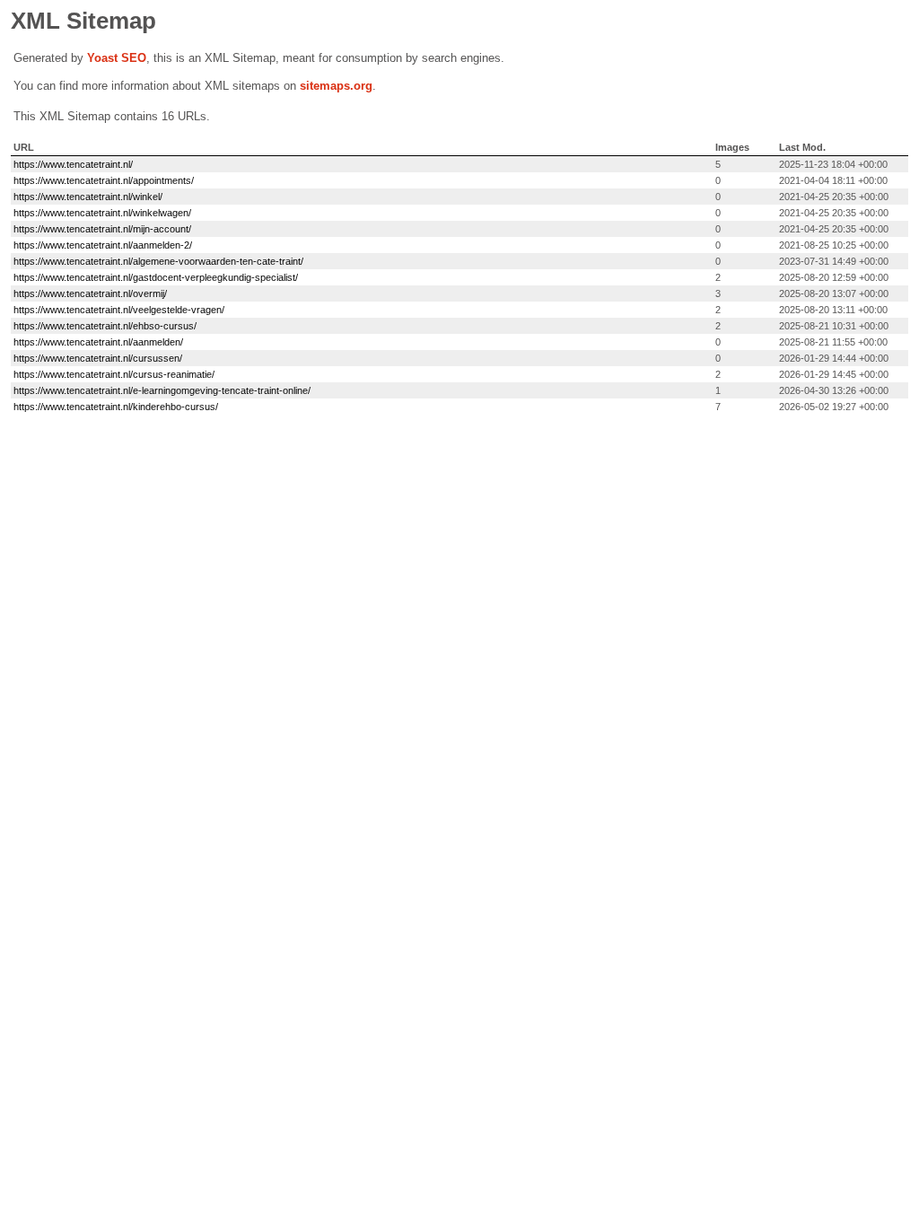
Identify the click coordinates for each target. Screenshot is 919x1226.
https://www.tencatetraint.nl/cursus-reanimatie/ (113, 374)
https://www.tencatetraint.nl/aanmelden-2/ (102, 245)
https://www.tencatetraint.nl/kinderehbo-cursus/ (115, 406)
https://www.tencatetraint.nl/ (73, 164)
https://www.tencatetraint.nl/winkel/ (87, 196)
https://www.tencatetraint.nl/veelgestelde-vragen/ (118, 309)
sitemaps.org (336, 85)
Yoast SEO (116, 58)
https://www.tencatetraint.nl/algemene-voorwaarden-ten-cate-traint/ (158, 261)
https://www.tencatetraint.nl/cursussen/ (97, 358)
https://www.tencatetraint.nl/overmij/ (90, 293)
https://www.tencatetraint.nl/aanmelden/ (98, 342)
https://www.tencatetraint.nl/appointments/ (103, 180)
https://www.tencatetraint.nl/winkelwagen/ (102, 212)
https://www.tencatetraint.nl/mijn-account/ (102, 228)
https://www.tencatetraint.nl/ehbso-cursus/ (105, 325)
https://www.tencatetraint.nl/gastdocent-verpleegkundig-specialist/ (155, 277)
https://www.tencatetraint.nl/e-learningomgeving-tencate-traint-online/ (162, 390)
